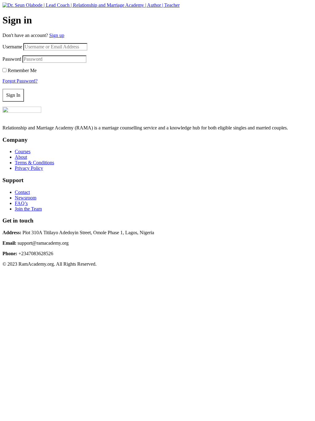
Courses (22, 151)
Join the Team (28, 208)
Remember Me (22, 70)
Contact (22, 192)
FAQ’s (21, 203)
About (21, 157)
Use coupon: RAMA (214, 10)
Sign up (56, 35)
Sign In (13, 95)
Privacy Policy (29, 168)
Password (11, 59)
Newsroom (25, 197)
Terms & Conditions (34, 162)
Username (12, 46)
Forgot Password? (20, 81)
